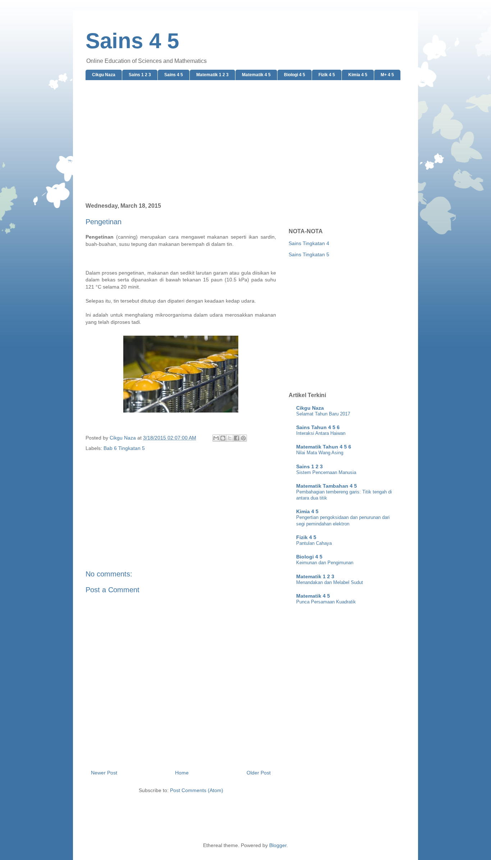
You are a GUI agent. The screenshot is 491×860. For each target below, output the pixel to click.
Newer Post (104, 773)
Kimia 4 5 (357, 74)
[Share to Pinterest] (243, 438)
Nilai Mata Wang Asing (319, 452)
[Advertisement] (245, 141)
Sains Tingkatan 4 (309, 243)
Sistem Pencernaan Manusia (326, 472)
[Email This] (216, 438)
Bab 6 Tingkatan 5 (124, 448)
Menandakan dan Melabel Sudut (329, 582)
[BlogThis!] (222, 438)
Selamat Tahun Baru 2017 (323, 414)
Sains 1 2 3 (140, 74)
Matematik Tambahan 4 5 (326, 486)
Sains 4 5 (132, 41)
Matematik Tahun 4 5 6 (323, 447)
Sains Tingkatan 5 (309, 254)
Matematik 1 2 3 (212, 74)
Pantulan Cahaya (314, 543)
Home (182, 773)
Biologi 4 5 (294, 74)
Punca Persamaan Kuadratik (326, 601)
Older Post (259, 773)
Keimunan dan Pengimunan (324, 562)
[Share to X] (229, 438)
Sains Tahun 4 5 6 (318, 427)
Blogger (277, 845)
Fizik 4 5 (326, 74)
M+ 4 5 (387, 74)
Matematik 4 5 (256, 74)
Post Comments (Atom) (196, 790)
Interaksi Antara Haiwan (320, 433)
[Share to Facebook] (236, 438)
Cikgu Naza (103, 74)
